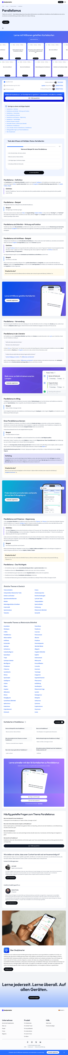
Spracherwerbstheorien (10, 599)
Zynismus (37, 703)
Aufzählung (38, 683)
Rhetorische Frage (39, 689)
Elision (5, 695)
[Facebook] (28, 1042)
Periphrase (7, 666)
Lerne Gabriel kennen (11, 903)
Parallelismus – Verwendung (13, 113)
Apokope (6, 646)
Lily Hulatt (60, 82)
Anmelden (40, 803)
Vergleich (15, 242)
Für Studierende (27, 1023)
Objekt (9, 186)
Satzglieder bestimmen (10, 472)
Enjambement (7, 709)
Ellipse (5, 686)
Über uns (4, 1026)
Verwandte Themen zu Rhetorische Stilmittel (16, 123)
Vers (9, 348)
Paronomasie (38, 635)
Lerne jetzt (57, 722)
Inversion (37, 632)
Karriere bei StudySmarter (8, 1023)
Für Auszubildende (28, 1028)
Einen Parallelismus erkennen (13, 115)
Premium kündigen (50, 1026)
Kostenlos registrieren (12, 300)
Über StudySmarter (11, 132)
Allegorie (37, 649)
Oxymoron (38, 709)
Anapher (6, 689)
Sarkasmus (38, 701)
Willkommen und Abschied (28, 357)
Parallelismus (7, 635)
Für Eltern (26, 1036)
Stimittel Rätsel (39, 646)
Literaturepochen (39, 593)
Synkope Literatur (8, 660)
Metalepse (6, 629)
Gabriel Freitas (59, 85)
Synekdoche (7, 672)
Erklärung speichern (35, 98)
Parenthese (38, 626)
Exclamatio (7, 643)
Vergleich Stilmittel (40, 652)
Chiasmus (38, 521)
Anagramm (38, 675)
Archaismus (7, 649)
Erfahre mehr (8, 969)
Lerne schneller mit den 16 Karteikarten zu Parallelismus (19, 127)
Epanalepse (7, 655)
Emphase (37, 640)
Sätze (14, 184)
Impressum (30, 1047)
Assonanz (37, 669)
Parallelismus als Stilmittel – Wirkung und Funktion (18, 111)
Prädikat (5, 186)
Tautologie (38, 672)
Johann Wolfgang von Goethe (12, 357)
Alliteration (7, 692)
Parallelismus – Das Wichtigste (13, 119)
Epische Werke (39, 604)
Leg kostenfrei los (34, 39)
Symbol (37, 692)
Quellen (43, 85)
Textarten (6, 613)
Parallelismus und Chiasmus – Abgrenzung (16, 117)
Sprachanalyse (8, 610)
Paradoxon (38, 629)
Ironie (36, 712)
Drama (36, 590)
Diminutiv (6, 712)
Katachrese (7, 706)
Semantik (37, 613)
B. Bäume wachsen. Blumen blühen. (15, 157)
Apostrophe (7, 678)
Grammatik (7, 607)
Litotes (6, 683)
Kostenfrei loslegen (34, 997)
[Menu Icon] (65, 2)
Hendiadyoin (38, 686)
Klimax (6, 675)
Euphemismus (39, 706)
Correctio (37, 666)
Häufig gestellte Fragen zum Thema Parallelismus (17, 129)
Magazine (4, 1034)
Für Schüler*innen (28, 1026)
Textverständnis (8, 590)
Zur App (60, 2)
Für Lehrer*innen (28, 1034)
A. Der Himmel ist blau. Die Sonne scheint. (17, 153)
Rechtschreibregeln (40, 596)
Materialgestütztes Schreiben (12, 604)
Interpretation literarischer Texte (12, 593)
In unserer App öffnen (34, 172)
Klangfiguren (7, 698)
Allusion (37, 638)
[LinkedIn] (40, 1042)
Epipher (37, 655)
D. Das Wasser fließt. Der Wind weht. (16, 164)
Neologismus (38, 695)
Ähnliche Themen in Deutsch (13, 121)
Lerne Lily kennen (11, 877)
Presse (3, 1031)
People (3, 1028)
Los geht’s (5, 22)
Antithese (13, 248)
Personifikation (39, 663)
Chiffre (5, 632)
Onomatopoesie (39, 643)
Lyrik (51, 336)
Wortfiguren (7, 663)
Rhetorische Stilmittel (41, 610)
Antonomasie (38, 658)
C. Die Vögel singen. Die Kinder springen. (16, 160)
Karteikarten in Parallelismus (13, 125)
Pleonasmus (38, 681)
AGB (25, 1047)
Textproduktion (39, 601)
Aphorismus (7, 703)
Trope (5, 658)
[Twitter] (36, 1042)
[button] (3, 28)
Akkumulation (7, 638)
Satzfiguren (39, 182)
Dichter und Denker (9, 596)
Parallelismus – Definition (12, 109)
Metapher (37, 698)
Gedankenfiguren (8, 652)
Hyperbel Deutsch (39, 678)
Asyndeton (7, 626)
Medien (6, 601)
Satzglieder (35, 184)
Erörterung (38, 607)
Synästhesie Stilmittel (10, 701)
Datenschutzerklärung (40, 1047)
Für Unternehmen (28, 1031)
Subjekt (61, 184)
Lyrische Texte (38, 599)
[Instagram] (32, 1042)
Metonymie (38, 660)
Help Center (48, 1023)
